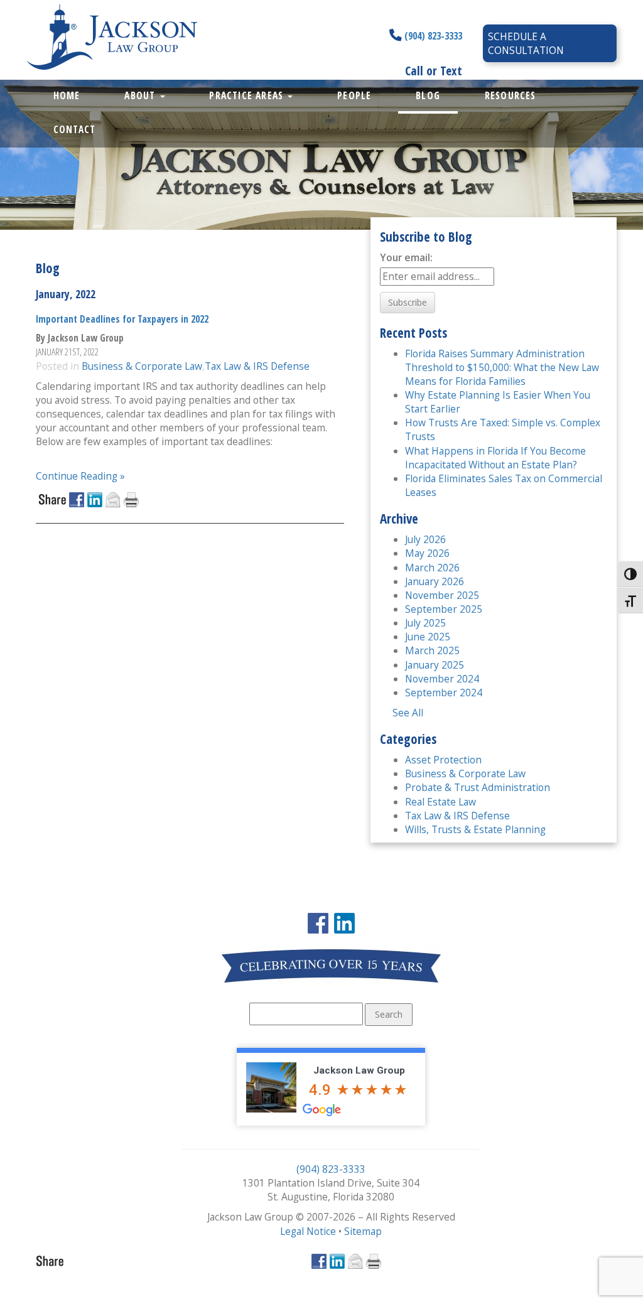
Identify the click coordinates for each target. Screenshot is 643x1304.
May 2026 (427, 553)
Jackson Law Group (359, 1070)
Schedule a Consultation (526, 43)
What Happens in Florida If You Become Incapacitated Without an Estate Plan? (495, 457)
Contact (74, 129)
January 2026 (434, 581)
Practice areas (247, 95)
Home (66, 95)
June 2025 (427, 637)
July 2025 (425, 623)
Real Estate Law (440, 802)
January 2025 (434, 665)
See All (407, 712)
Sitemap (363, 1231)
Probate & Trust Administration (477, 787)
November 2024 (442, 679)
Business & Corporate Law (142, 366)
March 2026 (432, 567)
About (141, 95)
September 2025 (443, 609)
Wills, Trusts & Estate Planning (475, 829)
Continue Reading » (80, 476)
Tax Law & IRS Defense (257, 366)
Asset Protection (443, 760)
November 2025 (442, 595)
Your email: (406, 257)
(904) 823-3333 (432, 36)
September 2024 (443, 692)
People (354, 95)
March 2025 (432, 650)
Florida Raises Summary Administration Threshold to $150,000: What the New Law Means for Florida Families (502, 367)
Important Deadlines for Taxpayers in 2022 (122, 319)
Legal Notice (308, 1231)
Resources (510, 95)
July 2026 (425, 539)
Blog (428, 95)
